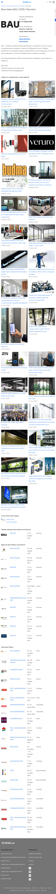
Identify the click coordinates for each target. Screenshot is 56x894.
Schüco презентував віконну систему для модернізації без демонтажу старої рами (14, 214)
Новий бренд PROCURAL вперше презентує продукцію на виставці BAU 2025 (40, 478)
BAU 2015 (13, 626)
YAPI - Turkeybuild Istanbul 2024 (18, 689)
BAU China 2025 (15, 548)
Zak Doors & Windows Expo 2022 (18, 828)
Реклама (31, 860)
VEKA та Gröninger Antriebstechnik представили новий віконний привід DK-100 (13, 272)
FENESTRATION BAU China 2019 (18, 599)
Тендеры (31, 864)
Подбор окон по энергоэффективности (13, 864)
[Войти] (53, 2)
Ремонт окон (5, 875)
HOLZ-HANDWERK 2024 (17, 798)
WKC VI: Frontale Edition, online (17, 699)
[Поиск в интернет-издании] (50, 2)
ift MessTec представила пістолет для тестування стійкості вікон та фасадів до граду (41, 272)
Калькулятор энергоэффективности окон (13, 857)
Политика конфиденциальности (32, 890)
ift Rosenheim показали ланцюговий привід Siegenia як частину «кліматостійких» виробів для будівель (14, 300)
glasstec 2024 (14, 779)
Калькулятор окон (6, 853)
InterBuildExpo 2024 (16, 718)
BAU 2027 (13, 533)
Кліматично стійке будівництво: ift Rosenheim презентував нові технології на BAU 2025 (40, 297)
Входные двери (5, 868)
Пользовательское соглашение (16, 890)
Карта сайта (44, 890)
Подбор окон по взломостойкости (11, 871)
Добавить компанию (35, 853)
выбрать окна (5, 860)
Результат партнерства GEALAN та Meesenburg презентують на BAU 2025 (13, 448)
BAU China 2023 (15, 557)
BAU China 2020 (15, 586)
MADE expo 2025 (15, 679)
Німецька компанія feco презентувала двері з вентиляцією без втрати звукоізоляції (42, 101)
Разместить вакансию (35, 857)
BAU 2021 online (15, 576)
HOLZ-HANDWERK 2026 (17, 711)
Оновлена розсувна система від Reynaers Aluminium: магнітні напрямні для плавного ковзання (40, 182)
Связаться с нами (43, 888)
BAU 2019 (13, 607)
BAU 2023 (13, 567)
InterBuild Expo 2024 (16, 669)
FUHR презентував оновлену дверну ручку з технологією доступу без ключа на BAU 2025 (41, 370)
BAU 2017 (13, 616)
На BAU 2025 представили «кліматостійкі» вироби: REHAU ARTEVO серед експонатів (39, 329)
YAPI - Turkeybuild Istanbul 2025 (18, 729)
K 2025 (12, 770)
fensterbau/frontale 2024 (17, 808)
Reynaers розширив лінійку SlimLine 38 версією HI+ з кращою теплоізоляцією (13, 101)
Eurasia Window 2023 (16, 761)
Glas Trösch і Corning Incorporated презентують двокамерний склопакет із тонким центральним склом (42, 422)
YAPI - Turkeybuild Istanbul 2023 (18, 818)
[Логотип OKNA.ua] (27, 2)
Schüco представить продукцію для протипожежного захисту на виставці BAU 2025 (41, 450)
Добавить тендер (6, 878)
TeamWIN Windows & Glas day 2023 (18, 661)
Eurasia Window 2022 (16, 789)
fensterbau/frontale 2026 (17, 704)
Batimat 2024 (14, 746)
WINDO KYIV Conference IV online (18, 738)
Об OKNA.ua (35, 888)
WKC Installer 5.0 (15, 650)
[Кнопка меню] (2, 2)
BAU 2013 (13, 635)
